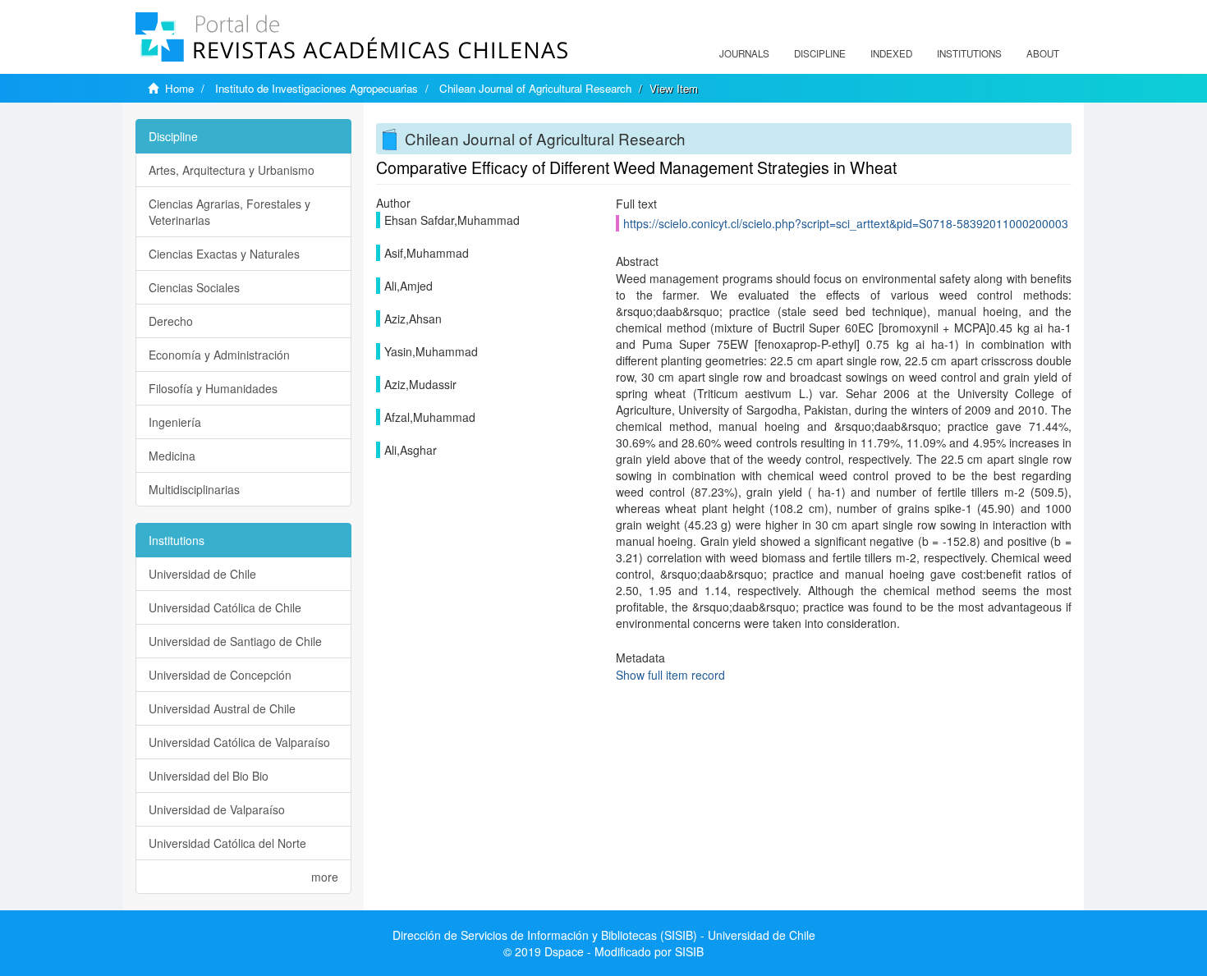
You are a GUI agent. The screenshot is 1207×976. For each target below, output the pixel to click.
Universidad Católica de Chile (225, 607)
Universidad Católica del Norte (227, 843)
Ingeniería (175, 422)
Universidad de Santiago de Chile (235, 641)
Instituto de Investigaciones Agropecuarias (316, 88)
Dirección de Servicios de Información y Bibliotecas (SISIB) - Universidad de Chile (603, 935)
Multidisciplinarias (194, 489)
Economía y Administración (219, 354)
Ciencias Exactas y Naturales (224, 253)
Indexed (891, 53)
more (324, 876)
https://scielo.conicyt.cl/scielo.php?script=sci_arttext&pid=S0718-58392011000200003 (845, 223)
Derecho (171, 321)
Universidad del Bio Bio (208, 776)
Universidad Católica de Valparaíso (239, 742)
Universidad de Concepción (220, 675)
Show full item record (670, 675)
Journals (744, 53)
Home (179, 88)
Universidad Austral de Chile (222, 708)
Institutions (969, 53)
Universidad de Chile (202, 574)
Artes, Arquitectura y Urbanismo (231, 170)
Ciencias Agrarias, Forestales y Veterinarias (229, 211)
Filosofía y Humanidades (213, 388)
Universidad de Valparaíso (217, 809)
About (1042, 53)
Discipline (820, 53)
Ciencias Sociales (194, 287)
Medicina (172, 455)
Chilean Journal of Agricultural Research (535, 88)
